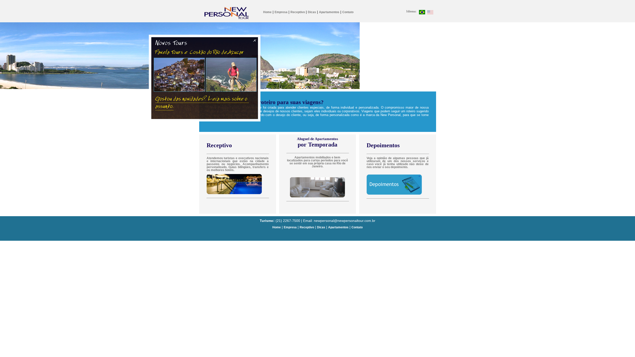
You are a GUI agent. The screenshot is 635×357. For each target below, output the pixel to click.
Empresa (281, 12)
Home (267, 12)
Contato (347, 12)
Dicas (312, 12)
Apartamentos (329, 12)
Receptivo (297, 12)
